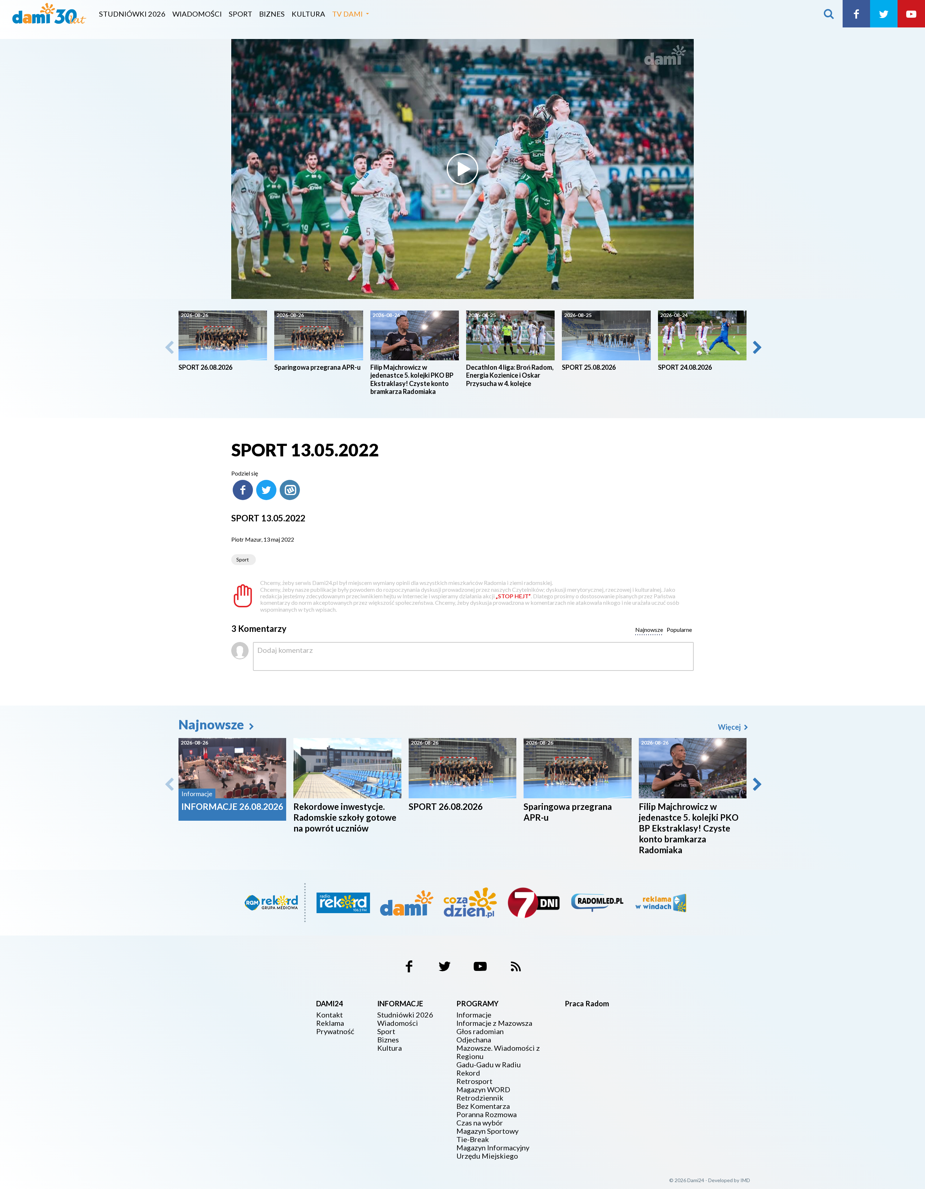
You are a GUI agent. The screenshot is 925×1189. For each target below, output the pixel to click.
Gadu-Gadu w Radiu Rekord (488, 1068)
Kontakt (329, 1015)
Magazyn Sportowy (487, 1131)
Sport (240, 13)
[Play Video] (462, 169)
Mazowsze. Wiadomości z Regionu (498, 1052)
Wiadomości (197, 13)
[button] (756, 347)
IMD (745, 1180)
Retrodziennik (479, 1098)
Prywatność (335, 1031)
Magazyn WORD (483, 1089)
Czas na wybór (479, 1123)
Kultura (308, 13)
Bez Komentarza (483, 1106)
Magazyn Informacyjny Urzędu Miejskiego (492, 1152)
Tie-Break (472, 1139)
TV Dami (347, 13)
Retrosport (474, 1081)
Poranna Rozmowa (486, 1114)
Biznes (272, 13)
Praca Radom (587, 1003)
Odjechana (473, 1040)
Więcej (730, 726)
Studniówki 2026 (132, 13)
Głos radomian (480, 1031)
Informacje (473, 1015)
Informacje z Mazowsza (494, 1023)
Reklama (330, 1023)
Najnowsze (212, 724)
